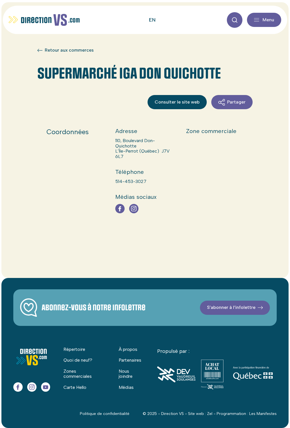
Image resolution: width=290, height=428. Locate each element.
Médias (126, 387)
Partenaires (130, 360)
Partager (236, 102)
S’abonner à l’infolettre (231, 307)
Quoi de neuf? (77, 360)
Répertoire (74, 349)
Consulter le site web (177, 102)
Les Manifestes (263, 413)
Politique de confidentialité (104, 413)
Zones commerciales (77, 373)
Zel (209, 413)
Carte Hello (74, 387)
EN (152, 20)
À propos (128, 349)
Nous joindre (126, 373)
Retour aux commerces (69, 50)
